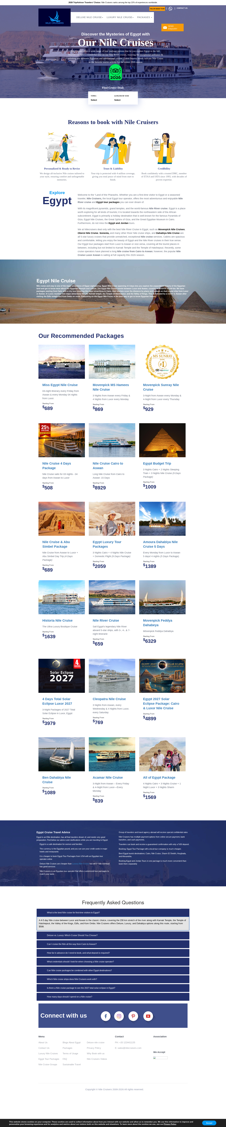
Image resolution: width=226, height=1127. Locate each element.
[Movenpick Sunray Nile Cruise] (162, 362)
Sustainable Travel (72, 1064)
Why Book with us (95, 1053)
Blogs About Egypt (72, 1042)
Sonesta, (104, 233)
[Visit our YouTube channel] (150, 1017)
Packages (144, 17)
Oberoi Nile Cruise (88, 233)
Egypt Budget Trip (157, 463)
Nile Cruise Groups (47, 1064)
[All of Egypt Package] (162, 754)
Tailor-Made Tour (157, 9)
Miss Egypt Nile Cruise (60, 385)
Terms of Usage (70, 1053)
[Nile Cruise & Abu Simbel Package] (61, 519)
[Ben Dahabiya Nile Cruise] (61, 754)
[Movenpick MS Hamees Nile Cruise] (112, 362)
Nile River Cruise (106, 620)
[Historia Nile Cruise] (61, 597)
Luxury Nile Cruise (119, 17)
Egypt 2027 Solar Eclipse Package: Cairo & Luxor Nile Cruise (161, 703)
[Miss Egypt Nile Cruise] (61, 362)
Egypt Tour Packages (48, 1059)
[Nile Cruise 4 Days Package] (61, 440)
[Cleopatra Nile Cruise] (112, 676)
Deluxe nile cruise (95, 1042)
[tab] (113, 913)
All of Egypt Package (159, 777)
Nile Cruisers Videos (97, 1059)
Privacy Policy (94, 1048)
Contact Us (43, 1048)
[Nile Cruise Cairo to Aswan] (112, 440)
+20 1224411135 (127, 1042)
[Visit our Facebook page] (107, 1017)
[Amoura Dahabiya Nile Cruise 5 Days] (162, 518)
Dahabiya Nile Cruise (168, 233)
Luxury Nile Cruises (48, 1053)
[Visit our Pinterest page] (134, 1017)
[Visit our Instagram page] (120, 1017)
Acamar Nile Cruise (108, 777)
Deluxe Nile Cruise (89, 17)
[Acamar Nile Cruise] (112, 754)
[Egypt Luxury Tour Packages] (112, 519)
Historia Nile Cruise (57, 620)
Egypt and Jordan (119, 223)
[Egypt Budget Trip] (162, 440)
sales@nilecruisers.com (129, 1048)
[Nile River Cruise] (112, 597)
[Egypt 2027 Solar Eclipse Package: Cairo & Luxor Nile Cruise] (162, 676)
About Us (42, 1042)
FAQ (65, 1059)
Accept (209, 1123)
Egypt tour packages (108, 202)
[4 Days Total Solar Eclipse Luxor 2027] (61, 676)
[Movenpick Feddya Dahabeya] (162, 597)
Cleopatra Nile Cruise (109, 699)
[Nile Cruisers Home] (54, 17)
